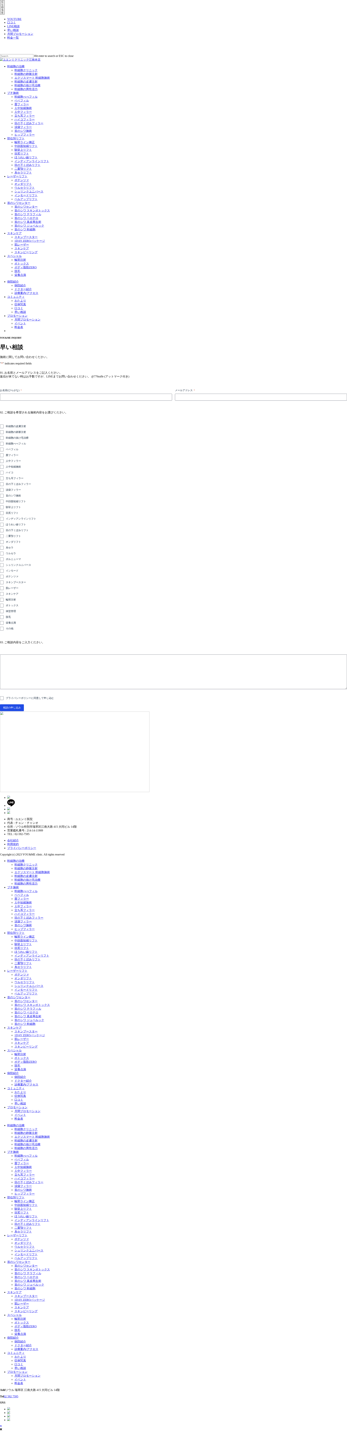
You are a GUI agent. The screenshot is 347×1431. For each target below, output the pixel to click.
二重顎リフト (13, 536)
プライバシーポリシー (21, 847)
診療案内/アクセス (26, 1084)
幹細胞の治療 (16, 860)
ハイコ (9, 472)
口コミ (11, 22)
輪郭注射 (11, 599)
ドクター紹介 (23, 1080)
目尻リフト (12, 513)
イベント (20, 1114)
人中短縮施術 (13, 466)
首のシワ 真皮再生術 (27, 1016)
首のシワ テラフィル (27, 1008)
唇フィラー (12, 455)
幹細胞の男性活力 (26, 883)
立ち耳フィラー (14, 478)
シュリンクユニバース (18, 565)
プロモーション (17, 1107)
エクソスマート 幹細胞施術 (32, 872)
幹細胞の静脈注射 (16, 432)
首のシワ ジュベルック (29, 1020)
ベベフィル (12, 449)
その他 (9, 628)
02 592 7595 (11, 1396)
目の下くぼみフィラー (18, 484)
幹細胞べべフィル (16, 443)
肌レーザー (12, 588)
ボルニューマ (13, 559)
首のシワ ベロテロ (26, 1012)
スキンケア (12, 594)
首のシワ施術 (13, 495)
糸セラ (9, 547)
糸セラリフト (23, 967)
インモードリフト (26, 989)
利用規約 (13, 844)
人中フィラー (13, 461)
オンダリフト (13, 542)
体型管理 (11, 611)
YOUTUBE (14, 19)
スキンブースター (16, 582)
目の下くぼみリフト (17, 530)
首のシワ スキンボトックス (32, 1004)
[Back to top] (1, 1426)
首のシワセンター (18, 997)
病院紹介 (13, 1073)
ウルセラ (11, 553)
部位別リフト (16, 932)
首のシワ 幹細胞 (24, 1023)
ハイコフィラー (24, 913)
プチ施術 (13, 887)
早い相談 (13, 30)
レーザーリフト (17, 970)
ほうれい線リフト (16, 524)
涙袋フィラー (13, 489)
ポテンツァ (12, 576)
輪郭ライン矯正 (24, 936)
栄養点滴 (11, 622)
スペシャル (14, 1050)
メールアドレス (185, 390)
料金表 (18, 1118)
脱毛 (8, 617)
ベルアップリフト (26, 993)
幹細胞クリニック (26, 864)
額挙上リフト (13, 507)
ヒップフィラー (24, 929)
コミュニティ (16, 1088)
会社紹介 (13, 840)
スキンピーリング (26, 1046)
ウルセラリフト (24, 982)
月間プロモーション (20, 33)
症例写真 (20, 1095)
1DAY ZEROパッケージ (29, 1035)
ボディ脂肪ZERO (25, 1061)
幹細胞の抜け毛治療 (17, 437)
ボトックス (12, 605)
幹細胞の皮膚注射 (16, 426)
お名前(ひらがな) (11, 390)
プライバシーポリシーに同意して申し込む (30, 698)
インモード (12, 570)
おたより (20, 1092)
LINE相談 (13, 26)
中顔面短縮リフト (16, 501)
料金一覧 (13, 37)
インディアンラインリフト (21, 518)
